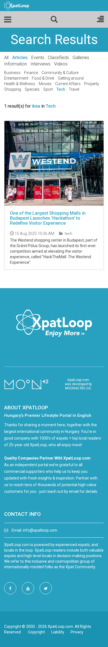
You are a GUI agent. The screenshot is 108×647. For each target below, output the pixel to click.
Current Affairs (68, 84)
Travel (74, 89)
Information (15, 64)
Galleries (81, 57)
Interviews (40, 64)
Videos (61, 64)
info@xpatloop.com (40, 530)
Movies (45, 84)
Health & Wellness (19, 84)
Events (37, 57)
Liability (57, 632)
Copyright (36, 632)
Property (91, 84)
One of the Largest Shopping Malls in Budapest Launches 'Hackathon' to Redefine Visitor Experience (48, 217)
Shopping (12, 89)
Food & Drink (43, 78)
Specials (32, 89)
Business (12, 72)
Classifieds (58, 57)
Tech (60, 89)
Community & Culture (60, 72)
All (6, 57)
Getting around (71, 78)
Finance (31, 72)
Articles (20, 57)
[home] (16, 5)
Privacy (77, 632)
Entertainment (16, 78)
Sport (48, 89)
